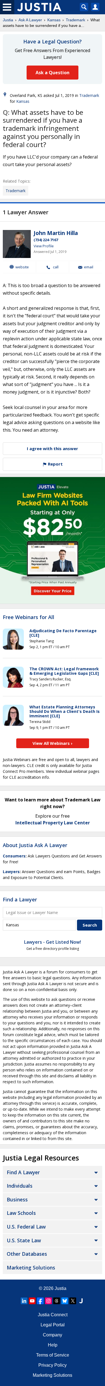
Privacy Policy (52, 1365)
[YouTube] (32, 1300)
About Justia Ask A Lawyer (35, 845)
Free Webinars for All (28, 617)
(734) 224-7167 (46, 239)
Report (55, 464)
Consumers (14, 856)
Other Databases (27, 1253)
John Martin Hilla (56, 233)
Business (17, 1199)
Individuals (19, 1185)
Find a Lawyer (20, 899)
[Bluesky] (64, 1300)
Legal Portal (53, 1324)
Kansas (53, 20)
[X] (72, 1300)
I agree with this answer (52, 448)
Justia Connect (52, 1314)
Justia (8, 20)
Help (52, 1345)
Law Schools (21, 1213)
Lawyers (11, 871)
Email (88, 267)
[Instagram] (48, 1300)
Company (52, 1334)
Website (22, 267)
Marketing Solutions (31, 1267)
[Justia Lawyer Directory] (81, 1300)
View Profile (44, 245)
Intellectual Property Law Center (52, 823)
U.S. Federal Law (26, 1226)
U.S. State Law (24, 1240)
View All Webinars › (52, 743)
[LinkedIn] (24, 1300)
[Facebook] (40, 1300)
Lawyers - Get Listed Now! (52, 942)
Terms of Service (52, 1355)
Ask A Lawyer (30, 20)
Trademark (75, 20)
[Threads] (56, 1300)
